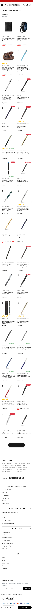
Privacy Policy (6, 532)
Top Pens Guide (6, 517)
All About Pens (6, 520)
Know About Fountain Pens (10, 512)
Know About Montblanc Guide (11, 515)
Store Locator (5, 503)
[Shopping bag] (27, 5)
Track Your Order (6, 489)
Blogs (3, 557)
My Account (5, 495)
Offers (3, 560)
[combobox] (16, 10)
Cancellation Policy (7, 537)
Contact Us (5, 500)
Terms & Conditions (7, 543)
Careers (4, 566)
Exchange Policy (6, 540)
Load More (16, 445)
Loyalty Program (6, 498)
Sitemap (4, 568)
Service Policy (6, 535)
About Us (4, 492)
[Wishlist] (24, 5)
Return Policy (6, 548)
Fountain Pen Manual (8, 523)
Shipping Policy (6, 546)
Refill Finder (5, 563)
